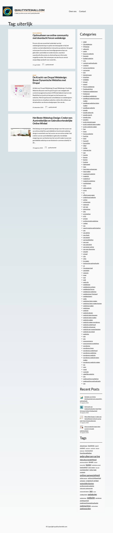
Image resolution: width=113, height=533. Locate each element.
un (84, 266)
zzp (84, 383)
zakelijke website (88, 374)
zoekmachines (85, 506)
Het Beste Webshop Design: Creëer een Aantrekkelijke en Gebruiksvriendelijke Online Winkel (52, 120)
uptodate (86, 270)
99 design (86, 47)
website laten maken (89, 317)
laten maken (91, 467)
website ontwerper (89, 327)
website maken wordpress (91, 322)
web (84, 280)
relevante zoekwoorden (86, 488)
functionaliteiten (86, 453)
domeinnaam (87, 75)
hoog (84, 131)
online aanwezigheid (90, 475)
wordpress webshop (89, 353)
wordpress (86, 346)
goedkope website (89, 108)
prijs (84, 216)
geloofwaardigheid (84, 462)
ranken (85, 223)
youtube (86, 372)
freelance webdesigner (90, 91)
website (85, 310)
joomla (85, 155)
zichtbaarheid (84, 501)
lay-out (97, 467)
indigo (85, 148)
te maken (86, 261)
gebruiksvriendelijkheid (88, 460)
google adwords (88, 112)
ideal (84, 145)
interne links (82, 465)
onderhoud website (89, 197)
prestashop (86, 214)
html (84, 138)
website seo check (89, 332)
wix (84, 339)
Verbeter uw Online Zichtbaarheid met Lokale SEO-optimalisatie (91, 399)
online (85, 200)
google (85, 110)
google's (85, 120)
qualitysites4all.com (30, 10)
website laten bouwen (90, 315)
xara (84, 367)
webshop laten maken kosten (92, 303)
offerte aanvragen (89, 195)
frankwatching (88, 89)
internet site (87, 150)
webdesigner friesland (90, 294)
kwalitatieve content (96, 465)
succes (94, 491)
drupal (34, 75)
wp (84, 365)
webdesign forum (88, 289)
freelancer (86, 94)
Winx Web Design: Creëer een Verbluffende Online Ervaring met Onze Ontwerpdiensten (91, 419)
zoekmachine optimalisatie (92, 381)
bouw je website (88, 54)
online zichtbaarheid (94, 478)
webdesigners (87, 296)
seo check (86, 235)
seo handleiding (88, 240)
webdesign (86, 284)
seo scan (86, 242)
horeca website (88, 134)
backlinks (91, 446)
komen (85, 157)
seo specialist (87, 244)
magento (86, 176)
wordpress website (89, 355)
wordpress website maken (91, 362)
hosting (85, 136)
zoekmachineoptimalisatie (89, 503)
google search (87, 115)
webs (85, 299)
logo (84, 167)
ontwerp (82, 481)
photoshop (86, 209)
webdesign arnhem (89, 287)
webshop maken (88, 306)
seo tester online (88, 247)
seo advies (86, 233)
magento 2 (86, 179)
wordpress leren (88, 348)
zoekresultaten (94, 506)
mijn (84, 186)
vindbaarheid (83, 494)
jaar (84, 153)
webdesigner (83, 498)
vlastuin (85, 273)
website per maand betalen (92, 329)
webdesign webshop (89, 292)
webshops (86, 308)
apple (85, 51)
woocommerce (88, 341)
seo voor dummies (89, 249)
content (82, 448)
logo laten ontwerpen (90, 169)
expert (85, 84)
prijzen (85, 219)
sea (84, 226)
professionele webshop (90, 221)
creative (85, 65)
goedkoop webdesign (90, 96)
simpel (85, 254)
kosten (85, 160)
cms (84, 61)
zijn (84, 376)
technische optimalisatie (91, 263)
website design (88, 313)
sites (84, 259)
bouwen (85, 56)
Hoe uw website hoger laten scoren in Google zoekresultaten (90, 429)
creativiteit (93, 448)
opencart (86, 204)
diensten (97, 448)
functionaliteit (89, 450)
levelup (85, 162)
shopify (85, 252)
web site (86, 282)
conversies (88, 448)
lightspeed (86, 164)
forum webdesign (37, 33)
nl (83, 193)
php (84, 211)
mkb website (87, 188)
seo (84, 230)
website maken (88, 320)
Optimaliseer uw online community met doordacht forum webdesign (50, 36)
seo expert (86, 237)
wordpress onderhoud (90, 351)
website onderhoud (89, 325)
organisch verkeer (92, 481)
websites (86, 334)
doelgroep (82, 450)
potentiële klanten (87, 483)
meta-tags (92, 470)
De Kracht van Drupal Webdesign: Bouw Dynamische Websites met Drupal (50, 80)
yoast (85, 369)
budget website (88, 58)
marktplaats (87, 183)
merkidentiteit (84, 470)
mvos (85, 190)
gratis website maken (90, 127)
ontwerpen (86, 202)
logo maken (86, 171)
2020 (85, 42)
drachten (86, 77)
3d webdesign (87, 44)
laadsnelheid (84, 467)
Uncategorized (88, 268)
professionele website (87, 486)
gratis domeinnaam (89, 122)
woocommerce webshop (91, 343)
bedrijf (97, 446)
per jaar (85, 207)
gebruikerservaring (90, 456)
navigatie (82, 472)
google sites (87, 117)
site (84, 256)
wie (84, 336)
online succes (83, 478)
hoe (84, 129)
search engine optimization (92, 228)
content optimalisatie (90, 63)
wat (84, 277)
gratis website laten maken (91, 124)
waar (84, 275)
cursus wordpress (89, 68)
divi (84, 72)
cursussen (86, 70)
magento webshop (89, 181)
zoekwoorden (85, 508)
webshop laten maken (90, 301)
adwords (86, 49)
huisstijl (85, 141)
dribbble (86, 80)
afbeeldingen (83, 446)
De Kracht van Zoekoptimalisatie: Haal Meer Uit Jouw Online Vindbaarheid (90, 409)
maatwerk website (89, 174)
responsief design (84, 491)
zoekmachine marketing (90, 379)
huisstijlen (86, 143)
